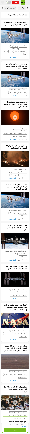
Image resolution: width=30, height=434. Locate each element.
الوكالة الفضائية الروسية (20, 133)
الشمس (24, 127)
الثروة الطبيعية (22, 169)
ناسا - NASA (23, 215)
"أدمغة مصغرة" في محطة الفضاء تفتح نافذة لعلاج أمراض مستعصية (15, 24)
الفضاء (24, 89)
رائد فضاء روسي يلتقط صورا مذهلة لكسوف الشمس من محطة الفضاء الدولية (15, 104)
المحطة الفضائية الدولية (20, 51)
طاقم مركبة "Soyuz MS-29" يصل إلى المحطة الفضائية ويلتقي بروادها (15, 389)
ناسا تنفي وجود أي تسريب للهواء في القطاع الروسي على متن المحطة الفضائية (16, 187)
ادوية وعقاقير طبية (14, 46)
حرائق (11, 172)
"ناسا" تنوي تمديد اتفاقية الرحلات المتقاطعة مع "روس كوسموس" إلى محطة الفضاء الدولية (15, 307)
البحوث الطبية (22, 48)
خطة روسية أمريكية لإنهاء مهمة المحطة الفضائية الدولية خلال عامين (16, 227)
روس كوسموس (22, 92)
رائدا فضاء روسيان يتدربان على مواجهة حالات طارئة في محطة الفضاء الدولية (16, 66)
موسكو (15, 136)
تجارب (6, 51)
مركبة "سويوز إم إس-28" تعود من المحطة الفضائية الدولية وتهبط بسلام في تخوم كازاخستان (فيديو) (15, 348)
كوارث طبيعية (22, 174)
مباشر (15, 2)
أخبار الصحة (23, 46)
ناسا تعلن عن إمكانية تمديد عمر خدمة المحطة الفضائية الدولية (16, 267)
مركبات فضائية (22, 254)
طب (25, 54)
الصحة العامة (14, 48)
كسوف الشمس (22, 136)
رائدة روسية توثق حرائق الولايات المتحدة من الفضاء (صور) (16, 147)
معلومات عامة (13, 92)
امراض (11, 51)
